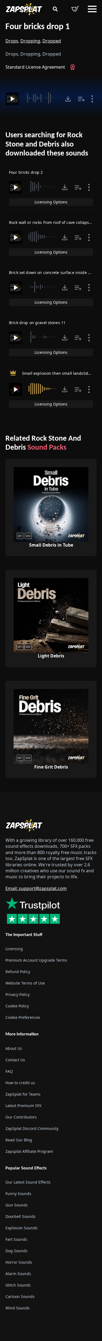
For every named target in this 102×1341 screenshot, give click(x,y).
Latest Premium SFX (23, 1105)
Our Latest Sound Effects (28, 1182)
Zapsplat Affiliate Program (29, 1151)
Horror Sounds (18, 1262)
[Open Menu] (92, 9)
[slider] (41, 98)
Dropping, (30, 41)
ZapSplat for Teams (23, 1094)
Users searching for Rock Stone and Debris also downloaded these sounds (46, 144)
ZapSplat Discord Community (31, 1128)
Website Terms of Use (25, 983)
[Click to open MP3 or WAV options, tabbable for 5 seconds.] (68, 98)
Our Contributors (21, 1117)
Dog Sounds (16, 1250)
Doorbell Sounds (20, 1216)
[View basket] (75, 9)
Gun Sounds (16, 1205)
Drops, (12, 41)
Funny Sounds (18, 1193)
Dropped (51, 41)
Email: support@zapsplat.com (36, 888)
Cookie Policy (17, 1006)
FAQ (9, 1071)
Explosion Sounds (21, 1227)
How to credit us (20, 1082)
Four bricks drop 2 (26, 172)
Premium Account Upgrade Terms (36, 960)
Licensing (14, 949)
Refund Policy (17, 971)
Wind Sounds (17, 1307)
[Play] (12, 98)
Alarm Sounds (18, 1273)
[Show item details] (92, 98)
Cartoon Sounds (20, 1296)
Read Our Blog (18, 1139)
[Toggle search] (55, 9)
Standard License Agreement (35, 67)
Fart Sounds (16, 1239)
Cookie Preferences (22, 1017)
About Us (13, 1048)
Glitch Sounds (18, 1285)
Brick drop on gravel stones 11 (37, 322)
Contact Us (15, 1059)
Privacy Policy (17, 994)
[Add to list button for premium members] (81, 98)
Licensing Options (51, 202)
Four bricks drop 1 (37, 27)
